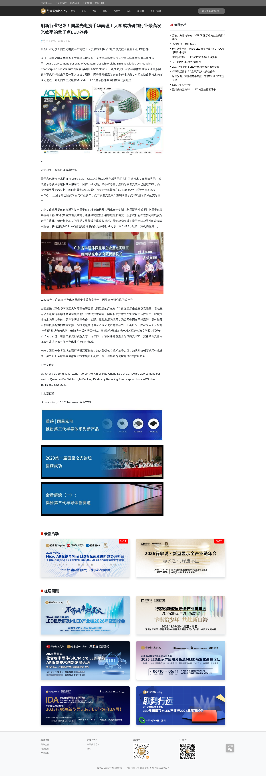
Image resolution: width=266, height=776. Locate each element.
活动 (129, 11)
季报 (105, 11)
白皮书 (117, 11)
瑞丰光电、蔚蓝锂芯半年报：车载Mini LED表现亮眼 (198, 78)
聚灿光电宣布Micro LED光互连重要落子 (194, 89)
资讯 (83, 11)
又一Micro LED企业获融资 (186, 62)
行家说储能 (74, 3)
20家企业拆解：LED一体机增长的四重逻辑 (195, 66)
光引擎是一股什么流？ (184, 44)
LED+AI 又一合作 (181, 84)
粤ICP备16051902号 (159, 768)
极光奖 (140, 11)
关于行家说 (155, 11)
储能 (89, 749)
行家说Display (46, 3)
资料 (94, 11)
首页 (73, 11)
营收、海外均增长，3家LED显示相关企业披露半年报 (198, 37)
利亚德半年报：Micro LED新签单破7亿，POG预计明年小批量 (198, 50)
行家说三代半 (61, 3)
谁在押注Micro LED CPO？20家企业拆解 (194, 57)
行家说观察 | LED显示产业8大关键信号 (193, 71)
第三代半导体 (93, 744)
